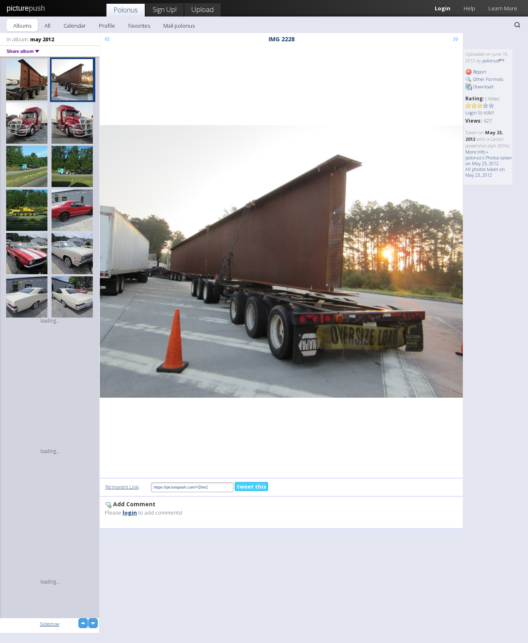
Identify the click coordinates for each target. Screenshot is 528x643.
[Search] (517, 24)
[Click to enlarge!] (281, 261)
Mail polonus (179, 25)
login (130, 512)
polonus (490, 60)
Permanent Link (122, 487)
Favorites (139, 25)
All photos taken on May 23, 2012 (485, 172)
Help (469, 8)
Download (482, 86)
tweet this (251, 486)
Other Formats (487, 79)
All (47, 25)
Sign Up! (165, 9)
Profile (107, 25)
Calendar (75, 25)
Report (479, 72)
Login (442, 8)
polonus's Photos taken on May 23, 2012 (488, 160)
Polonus (125, 9)
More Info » (476, 152)
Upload (202, 9)
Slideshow (49, 624)
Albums (22, 25)
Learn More (502, 8)
